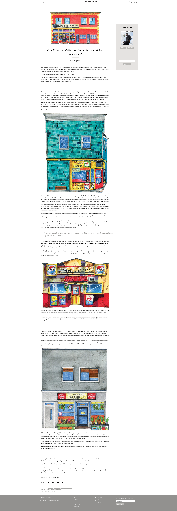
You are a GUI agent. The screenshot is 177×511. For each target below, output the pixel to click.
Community (69, 488)
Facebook (129, 2)
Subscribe (130, 47)
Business (63, 488)
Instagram (131, 2)
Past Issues (77, 504)
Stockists (76, 499)
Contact (76, 508)
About (75, 497)
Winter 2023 (57, 488)
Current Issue (77, 502)
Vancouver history (56, 489)
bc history (47, 489)
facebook (99, 497)
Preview (123, 47)
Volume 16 (50, 488)
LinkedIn (137, 2)
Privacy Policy (44, 503)
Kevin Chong (77, 60)
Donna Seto (79, 62)
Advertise (76, 501)
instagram (100, 499)
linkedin (99, 502)
